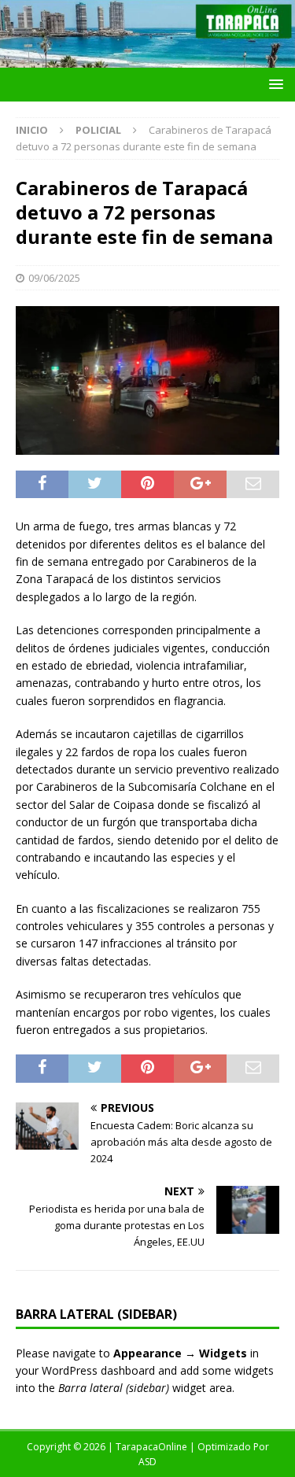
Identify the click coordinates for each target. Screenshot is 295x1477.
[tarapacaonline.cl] (147, 58)
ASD (147, 1461)
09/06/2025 (54, 278)
